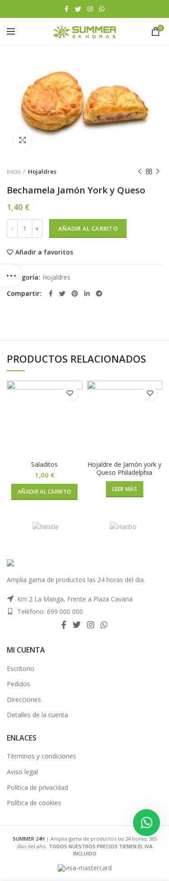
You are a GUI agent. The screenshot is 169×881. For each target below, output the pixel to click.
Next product (157, 171)
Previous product (139, 171)
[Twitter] (78, 9)
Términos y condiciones (41, 756)
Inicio (14, 171)
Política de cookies (34, 802)
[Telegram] (99, 293)
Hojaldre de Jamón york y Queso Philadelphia (124, 468)
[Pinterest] (75, 293)
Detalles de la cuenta (37, 714)
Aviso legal (22, 771)
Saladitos (44, 464)
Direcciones (24, 699)
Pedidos (18, 683)
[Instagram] (90, 9)
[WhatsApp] (102, 9)
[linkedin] (87, 293)
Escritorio (20, 668)
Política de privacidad (37, 787)
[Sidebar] (11, 275)
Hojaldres (42, 171)
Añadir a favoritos (44, 252)
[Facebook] (66, 9)
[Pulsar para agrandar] (23, 140)
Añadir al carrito (88, 228)
